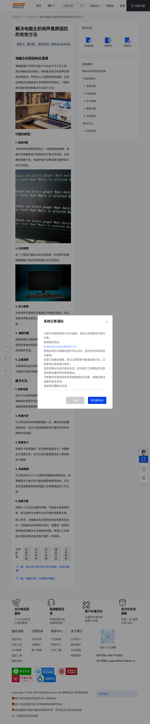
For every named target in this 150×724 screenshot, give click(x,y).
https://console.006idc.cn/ (60, 346)
